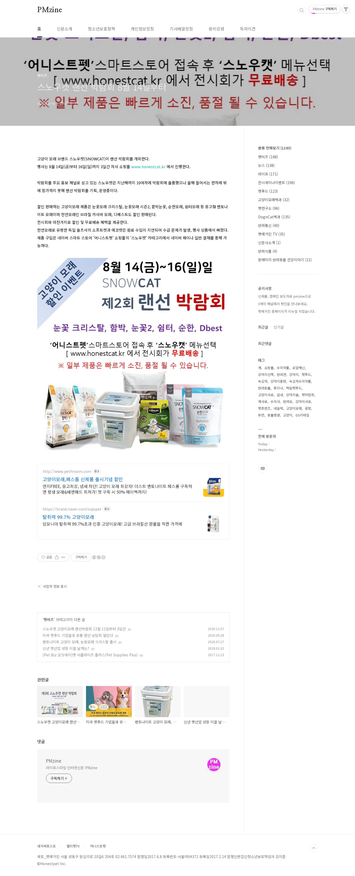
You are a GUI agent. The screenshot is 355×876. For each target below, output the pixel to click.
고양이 (287, 415)
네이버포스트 (46, 846)
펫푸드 (268, 191)
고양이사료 (266, 394)
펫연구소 (268, 208)
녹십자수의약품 (300, 381)
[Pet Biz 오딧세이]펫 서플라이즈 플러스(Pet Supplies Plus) (90, 654)
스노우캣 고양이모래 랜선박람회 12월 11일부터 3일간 (84, 628)
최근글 (263, 327)
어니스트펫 (98, 846)
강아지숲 (292, 394)
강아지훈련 (278, 381)
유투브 (262, 468)
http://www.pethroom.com (67, 471)
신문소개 (64, 28)
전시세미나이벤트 (276, 182)
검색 (302, 10)
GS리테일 (302, 415)
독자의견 (247, 28)
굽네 (280, 394)
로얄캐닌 (298, 367)
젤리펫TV (73, 846)
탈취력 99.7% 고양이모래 (68, 517)
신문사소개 (269, 242)
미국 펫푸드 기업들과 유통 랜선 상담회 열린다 (78, 635)
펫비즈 (49, 619)
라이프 (268, 173)
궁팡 (308, 408)
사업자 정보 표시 (55, 586)
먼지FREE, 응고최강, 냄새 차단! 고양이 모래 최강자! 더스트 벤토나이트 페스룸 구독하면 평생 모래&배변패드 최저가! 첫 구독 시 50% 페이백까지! (117, 489)
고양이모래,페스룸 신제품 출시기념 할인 (83, 479)
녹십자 (262, 381)
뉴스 (266, 165)
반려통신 (268, 225)
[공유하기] (57, 557)
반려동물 (264, 387)
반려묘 (287, 401)
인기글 (279, 327)
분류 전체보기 (274, 148)
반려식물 (267, 251)
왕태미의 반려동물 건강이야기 (285, 259)
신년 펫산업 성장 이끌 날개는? (66, 648)
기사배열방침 (181, 28)
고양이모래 (294, 408)
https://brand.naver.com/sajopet (72, 509)
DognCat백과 (274, 216)
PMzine (49, 10)
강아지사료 (303, 401)
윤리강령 (216, 28)
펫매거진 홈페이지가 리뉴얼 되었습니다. (286, 311)
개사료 (262, 401)
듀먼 (261, 415)
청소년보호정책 (101, 28)
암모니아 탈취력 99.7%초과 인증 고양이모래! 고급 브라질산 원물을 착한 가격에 (112, 524)
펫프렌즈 (264, 408)
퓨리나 (278, 387)
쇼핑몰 (269, 367)
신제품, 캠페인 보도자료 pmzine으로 (284, 296)
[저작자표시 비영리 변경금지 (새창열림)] (98, 557)
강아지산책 (266, 374)
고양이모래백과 (274, 199)
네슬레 (278, 408)
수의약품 (283, 367)
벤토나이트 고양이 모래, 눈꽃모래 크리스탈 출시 (79, 641)
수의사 (275, 401)
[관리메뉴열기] (346, 9)
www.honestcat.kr (148, 166)
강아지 (294, 374)
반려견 (281, 374)
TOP (314, 848)
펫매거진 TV (271, 234)
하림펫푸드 (294, 387)
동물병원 (273, 415)
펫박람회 (308, 394)
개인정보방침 (142, 28)
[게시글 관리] (63, 557)
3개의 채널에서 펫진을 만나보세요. (283, 303)
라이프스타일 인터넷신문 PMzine (71, 767)
